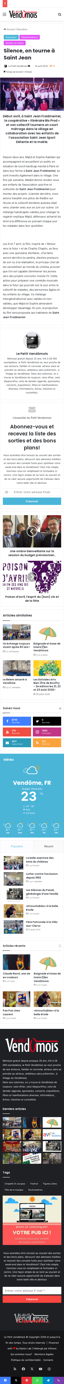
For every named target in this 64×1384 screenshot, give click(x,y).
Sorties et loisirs (15, 42)
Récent (48, 846)
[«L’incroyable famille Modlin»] (32, 1158)
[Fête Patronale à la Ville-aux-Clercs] (13, 927)
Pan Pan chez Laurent (11, 1012)
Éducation (22, 29)
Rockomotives (35, 1189)
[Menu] (4, 15)
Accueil (10, 29)
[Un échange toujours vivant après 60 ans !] (17, 632)
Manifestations (29, 37)
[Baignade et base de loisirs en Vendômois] (47, 632)
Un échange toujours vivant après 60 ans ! (16, 645)
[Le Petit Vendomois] (23, 14)
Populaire (17, 846)
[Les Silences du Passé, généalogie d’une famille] (13, 895)
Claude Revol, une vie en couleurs (16, 975)
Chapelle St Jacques (15, 1183)
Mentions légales (44, 1354)
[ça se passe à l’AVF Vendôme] (52, 1134)
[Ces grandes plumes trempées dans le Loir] (52, 1158)
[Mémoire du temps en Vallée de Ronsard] (12, 1146)
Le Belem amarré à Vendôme (15, 681)
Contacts (48, 1359)
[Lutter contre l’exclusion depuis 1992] (13, 879)
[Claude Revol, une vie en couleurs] (16, 962)
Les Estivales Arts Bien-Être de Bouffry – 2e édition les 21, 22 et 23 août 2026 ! (47, 685)
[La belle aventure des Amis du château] (13, 863)
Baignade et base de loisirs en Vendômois (46, 647)
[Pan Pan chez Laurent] (16, 999)
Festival (34, 1183)
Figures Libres (50, 1183)
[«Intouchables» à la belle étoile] (13, 911)
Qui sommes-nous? (21, 1354)
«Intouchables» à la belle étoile (46, 1012)
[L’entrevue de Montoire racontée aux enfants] (12, 1158)
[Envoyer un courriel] (29, 66)
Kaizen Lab (25, 1348)
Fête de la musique (14, 1189)
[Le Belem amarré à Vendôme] (17, 668)
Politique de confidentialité (26, 1359)
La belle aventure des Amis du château (30, 3)
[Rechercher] (59, 15)
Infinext (52, 1348)
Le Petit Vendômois (17, 66)
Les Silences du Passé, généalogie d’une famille (42, 892)
